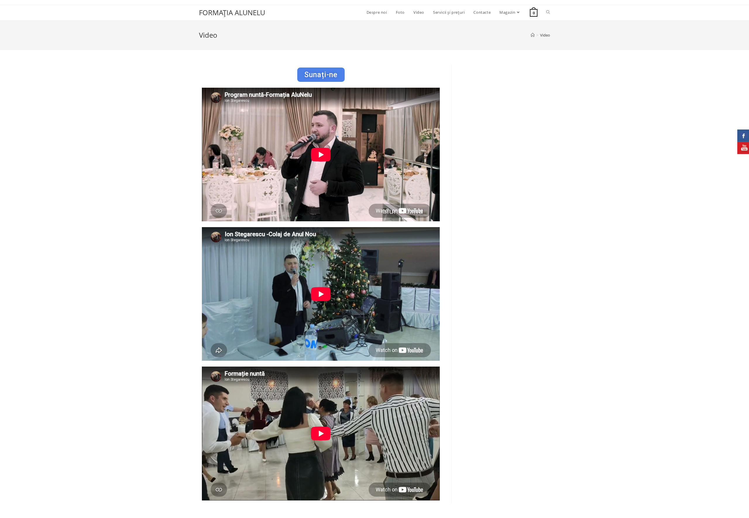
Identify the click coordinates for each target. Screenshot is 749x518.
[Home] (533, 35)
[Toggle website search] (548, 12)
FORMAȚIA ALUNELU (232, 12)
